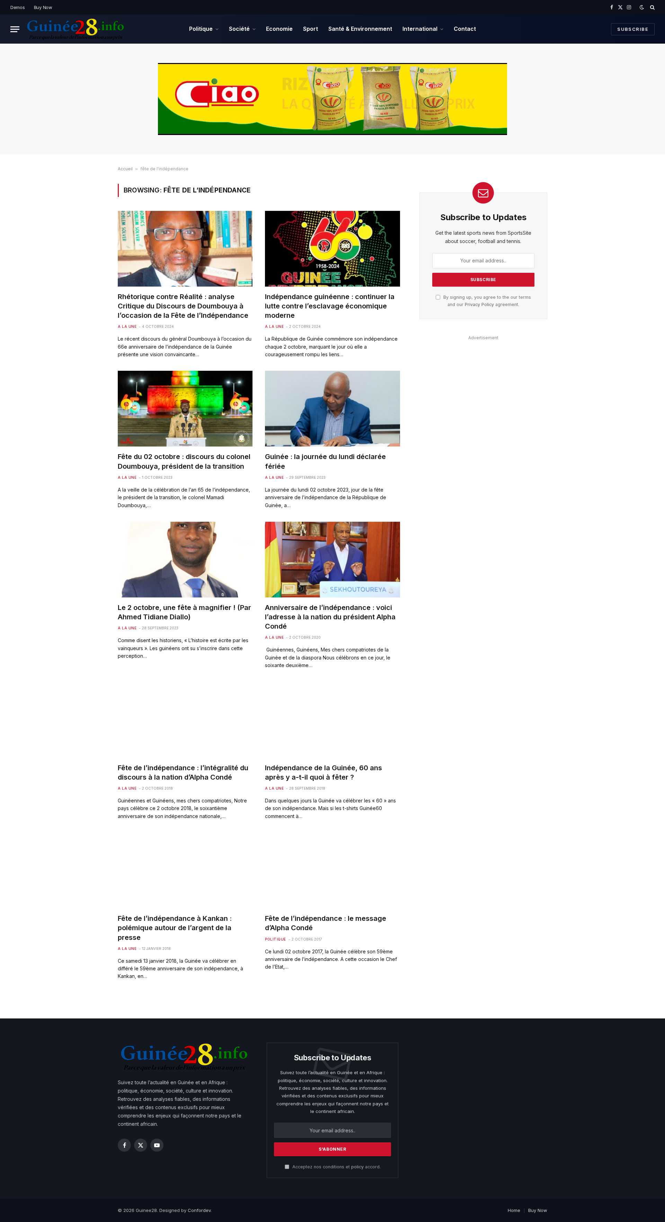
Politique (201, 28)
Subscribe (632, 29)
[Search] (652, 7)
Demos (17, 7)
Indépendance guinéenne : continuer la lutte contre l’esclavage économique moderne (329, 306)
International (419, 28)
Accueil (125, 168)
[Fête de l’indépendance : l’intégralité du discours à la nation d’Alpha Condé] (185, 720)
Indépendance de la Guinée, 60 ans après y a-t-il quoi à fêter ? (323, 772)
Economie (279, 28)
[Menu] (14, 29)
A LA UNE (127, 326)
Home (514, 1210)
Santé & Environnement (360, 28)
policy (357, 1166)
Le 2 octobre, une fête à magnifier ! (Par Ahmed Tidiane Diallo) (184, 612)
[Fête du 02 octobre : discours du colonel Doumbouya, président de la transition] (185, 409)
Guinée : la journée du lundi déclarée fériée (325, 461)
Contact (465, 28)
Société (239, 28)
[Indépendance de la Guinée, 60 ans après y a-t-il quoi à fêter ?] (332, 720)
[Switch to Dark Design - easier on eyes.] (642, 7)
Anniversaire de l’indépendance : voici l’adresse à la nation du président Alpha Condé (330, 616)
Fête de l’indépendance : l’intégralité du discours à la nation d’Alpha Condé (183, 772)
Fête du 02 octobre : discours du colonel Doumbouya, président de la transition (184, 461)
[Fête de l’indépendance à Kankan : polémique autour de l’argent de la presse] (185, 870)
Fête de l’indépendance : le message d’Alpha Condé (325, 923)
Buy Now (43, 7)
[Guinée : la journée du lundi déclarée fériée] (332, 409)
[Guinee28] (75, 29)
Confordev (199, 1210)
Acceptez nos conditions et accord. (336, 1166)
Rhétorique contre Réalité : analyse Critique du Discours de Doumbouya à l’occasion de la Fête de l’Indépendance (183, 306)
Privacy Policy (479, 304)
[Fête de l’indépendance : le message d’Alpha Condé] (332, 870)
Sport (310, 28)
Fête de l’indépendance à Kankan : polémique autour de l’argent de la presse (175, 927)
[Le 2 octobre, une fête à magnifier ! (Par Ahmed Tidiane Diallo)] (185, 559)
